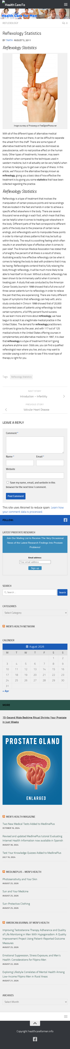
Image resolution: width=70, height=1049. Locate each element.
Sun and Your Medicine (15, 891)
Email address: (35, 558)
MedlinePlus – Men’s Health (23, 871)
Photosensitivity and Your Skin (20, 879)
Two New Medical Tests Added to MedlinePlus (29, 823)
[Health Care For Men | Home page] (17, 4)
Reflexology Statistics (21, 377)
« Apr (6, 691)
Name (10, 456)
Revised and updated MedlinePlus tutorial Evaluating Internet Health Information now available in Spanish (33, 838)
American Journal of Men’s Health (27, 922)
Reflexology (10, 23)
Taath (9, 40)
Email (40, 456)
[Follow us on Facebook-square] (65, 520)
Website (10, 469)
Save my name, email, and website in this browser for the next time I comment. (30, 485)
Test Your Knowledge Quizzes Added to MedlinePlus (32, 852)
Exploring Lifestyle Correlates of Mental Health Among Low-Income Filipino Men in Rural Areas (34, 974)
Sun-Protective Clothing (16, 903)
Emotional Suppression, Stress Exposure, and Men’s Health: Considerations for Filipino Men (31, 957)
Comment (12, 433)
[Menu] (66, 4)
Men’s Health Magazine (20, 816)
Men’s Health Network (20, 626)
